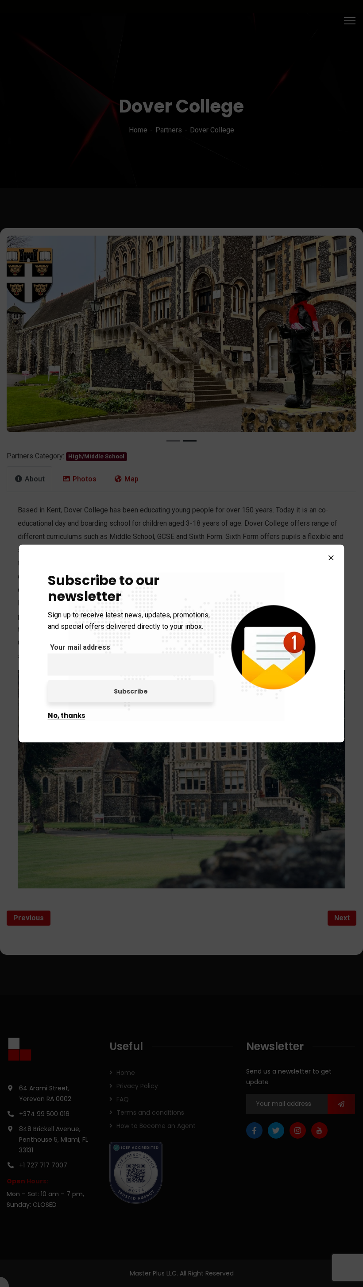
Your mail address (80, 647)
